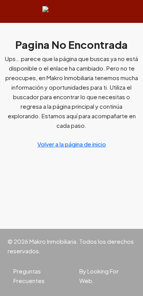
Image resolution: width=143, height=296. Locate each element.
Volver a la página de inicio (71, 144)
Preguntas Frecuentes (29, 275)
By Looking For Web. (99, 275)
